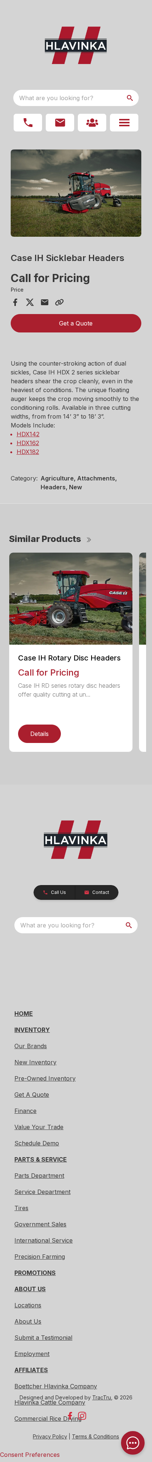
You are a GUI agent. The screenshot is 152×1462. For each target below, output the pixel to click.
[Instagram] (82, 1415)
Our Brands (30, 1046)
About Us (27, 1321)
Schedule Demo (36, 1143)
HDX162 (28, 443)
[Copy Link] (59, 302)
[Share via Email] (44, 302)
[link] (92, 122)
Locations (27, 1305)
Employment (31, 1353)
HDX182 (28, 451)
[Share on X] (29, 302)
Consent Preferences (30, 1454)
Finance (25, 1110)
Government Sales (40, 1224)
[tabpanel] (76, 194)
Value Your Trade (38, 1127)
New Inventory (35, 1062)
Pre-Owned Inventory (45, 1078)
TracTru (101, 1397)
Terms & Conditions (95, 1436)
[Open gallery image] (76, 193)
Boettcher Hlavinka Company (55, 1386)
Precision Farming (39, 1256)
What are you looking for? (56, 98)
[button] (27, 122)
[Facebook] (70, 1415)
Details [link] (39, 733)
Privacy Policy (50, 1436)
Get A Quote (31, 1094)
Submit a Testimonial (43, 1337)
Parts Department (39, 1175)
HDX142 (28, 434)
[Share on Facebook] (15, 302)
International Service (43, 1240)
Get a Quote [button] (76, 323)
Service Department (42, 1191)
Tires (21, 1208)
